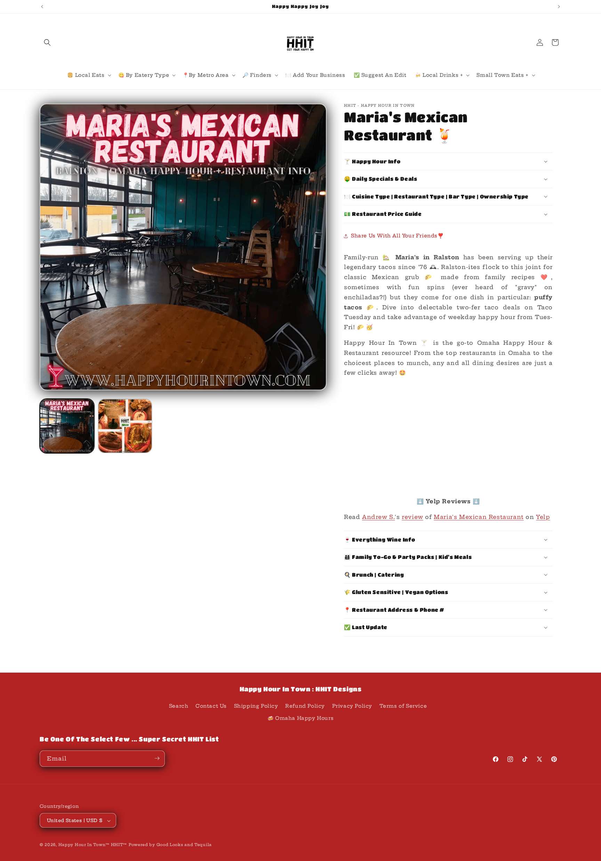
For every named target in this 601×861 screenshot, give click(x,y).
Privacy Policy (352, 706)
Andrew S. (378, 516)
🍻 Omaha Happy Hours (300, 718)
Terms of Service (403, 706)
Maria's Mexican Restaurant (479, 516)
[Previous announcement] (42, 6)
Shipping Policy (256, 706)
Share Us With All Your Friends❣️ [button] (397, 236)
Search (179, 706)
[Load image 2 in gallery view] (125, 426)
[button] (47, 42)
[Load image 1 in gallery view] (67, 426)
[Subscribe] (157, 758)
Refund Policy (305, 706)
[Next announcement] (559, 6)
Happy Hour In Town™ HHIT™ (92, 845)
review (412, 516)
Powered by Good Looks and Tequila (170, 845)
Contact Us (211, 706)
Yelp (543, 516)
